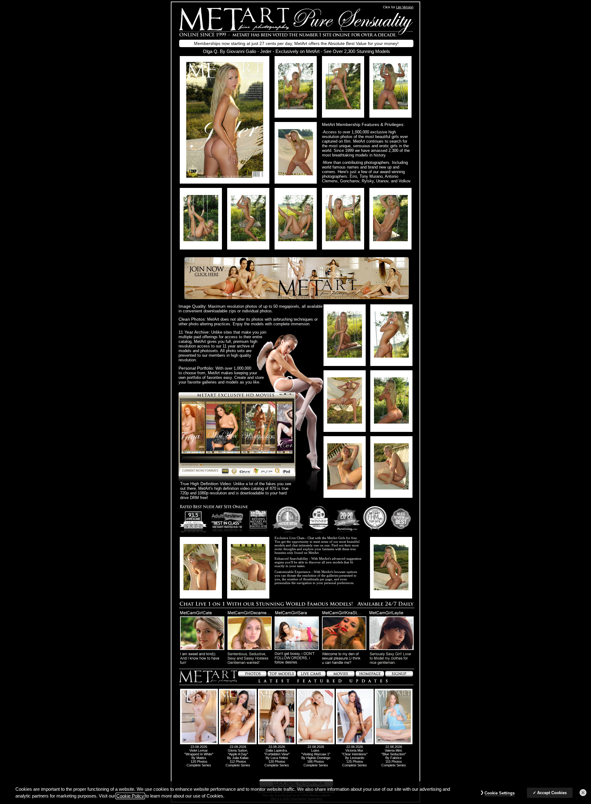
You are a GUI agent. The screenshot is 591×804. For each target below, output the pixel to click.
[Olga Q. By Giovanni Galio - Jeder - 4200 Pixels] (224, 176)
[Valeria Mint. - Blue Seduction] (393, 743)
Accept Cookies (552, 792)
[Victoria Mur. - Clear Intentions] (355, 743)
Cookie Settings (499, 793)
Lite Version (404, 7)
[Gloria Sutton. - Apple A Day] (238, 743)
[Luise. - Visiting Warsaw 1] (316, 743)
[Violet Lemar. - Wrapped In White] (199, 743)
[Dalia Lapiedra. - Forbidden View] (277, 743)
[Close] (583, 792)
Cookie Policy (130, 796)
